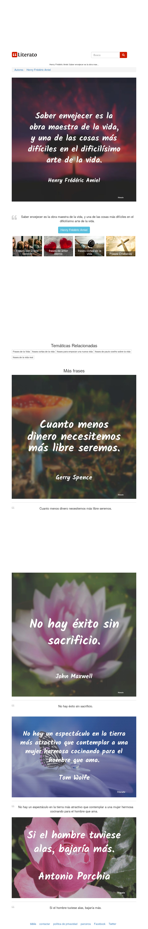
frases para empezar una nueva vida (75, 351)
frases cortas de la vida (43, 351)
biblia (33, 924)
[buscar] (123, 55)
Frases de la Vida (21, 351)
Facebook (99, 924)
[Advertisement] (74, 25)
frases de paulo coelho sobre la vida (112, 351)
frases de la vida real (23, 357)
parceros (86, 924)
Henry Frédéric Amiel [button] (74, 230)
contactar (44, 924)
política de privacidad (65, 924)
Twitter (112, 924)
